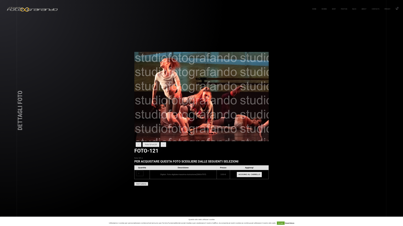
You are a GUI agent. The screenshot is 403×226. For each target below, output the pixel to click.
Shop (334, 9)
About (364, 9)
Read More (289, 223)
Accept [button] (280, 223)
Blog (354, 9)
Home (314, 9)
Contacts (375, 9)
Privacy (387, 9)
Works (324, 9)
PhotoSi (344, 9)
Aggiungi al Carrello (249, 174)
